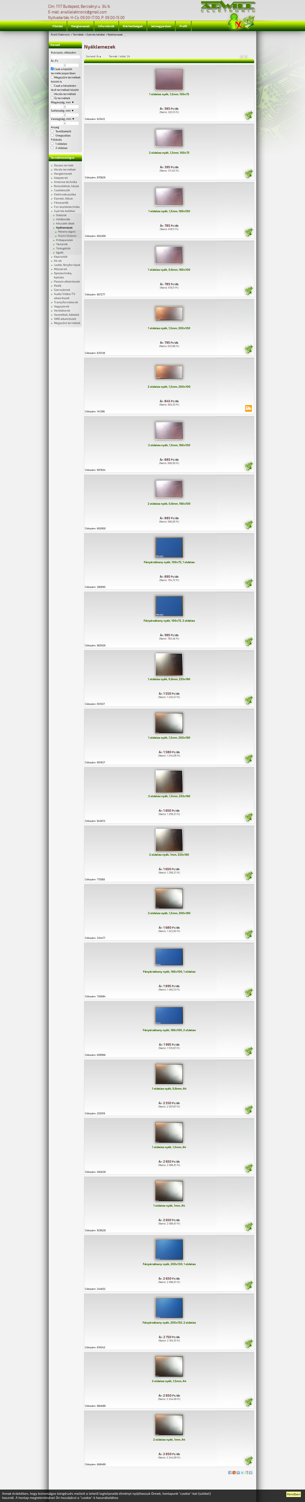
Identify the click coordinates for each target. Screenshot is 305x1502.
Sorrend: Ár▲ (96, 56)
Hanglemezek (80, 26)
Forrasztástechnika (67, 207)
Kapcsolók (60, 256)
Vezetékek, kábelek (66, 315)
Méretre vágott (67, 231)
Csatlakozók (62, 190)
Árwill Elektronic (60, 34)
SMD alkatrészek (65, 319)
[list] (246, 57)
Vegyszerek (61, 306)
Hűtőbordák (63, 219)
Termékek (78, 34)
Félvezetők (61, 203)
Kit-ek (58, 261)
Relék (57, 285)
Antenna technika (65, 182)
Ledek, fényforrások (67, 265)
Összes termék (63, 165)
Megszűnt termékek (67, 323)
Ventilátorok (62, 310)
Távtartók (62, 244)
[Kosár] (248, 21)
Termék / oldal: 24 (119, 56)
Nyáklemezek (115, 34)
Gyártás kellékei (96, 34)
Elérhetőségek (133, 26)
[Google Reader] (246, 1471)
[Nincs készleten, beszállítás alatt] (248, 408)
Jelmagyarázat (161, 26)
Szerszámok (62, 290)
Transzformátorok (66, 302)
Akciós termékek (65, 169)
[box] (242, 57)
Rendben (293, 1494)
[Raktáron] (249, 116)
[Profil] (235, 21)
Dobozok (61, 215)
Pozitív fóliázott (67, 236)
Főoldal (57, 26)
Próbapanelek (64, 240)
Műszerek (60, 269)
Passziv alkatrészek (67, 281)
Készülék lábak (65, 223)
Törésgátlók (63, 248)
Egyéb (59, 252)
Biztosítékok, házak (66, 186)
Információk (106, 26)
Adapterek (61, 178)
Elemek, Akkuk (63, 198)
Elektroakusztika (65, 194)
